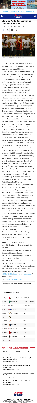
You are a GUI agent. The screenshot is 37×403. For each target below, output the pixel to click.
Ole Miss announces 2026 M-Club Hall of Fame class (19, 352)
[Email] (12, 30)
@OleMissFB (7, 274)
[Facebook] (3, 30)
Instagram (27, 274)
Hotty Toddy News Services (10, 354)
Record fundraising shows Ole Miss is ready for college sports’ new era (17, 358)
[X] (8, 30)
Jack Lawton (8, 26)
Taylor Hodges (7, 361)
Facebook (16, 274)
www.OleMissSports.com (14, 279)
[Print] (16, 30)
